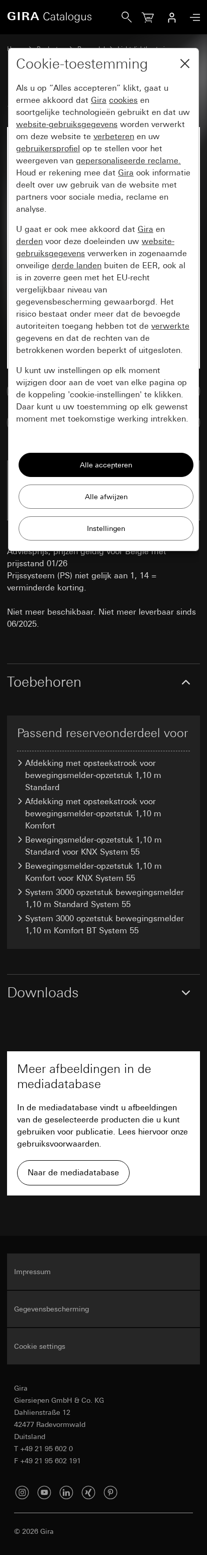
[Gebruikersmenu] (172, 17)
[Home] (64, 17)
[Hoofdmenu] (192, 17)
